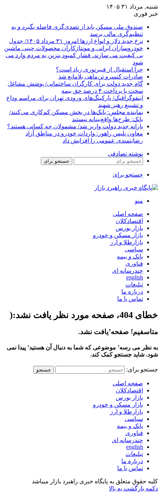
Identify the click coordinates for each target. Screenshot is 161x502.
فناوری (134, 263)
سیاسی (134, 249)
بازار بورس (129, 228)
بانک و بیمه (130, 256)
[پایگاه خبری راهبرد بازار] (126, 187)
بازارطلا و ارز (126, 242)
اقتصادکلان (129, 221)
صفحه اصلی (128, 214)
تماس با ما (130, 299)
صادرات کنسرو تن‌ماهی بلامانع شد (100, 76)
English (134, 277)
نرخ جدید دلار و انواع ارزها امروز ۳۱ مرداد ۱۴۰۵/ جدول (76, 41)
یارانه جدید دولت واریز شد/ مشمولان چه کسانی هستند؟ (75, 126)
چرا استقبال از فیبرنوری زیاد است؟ (99, 69)
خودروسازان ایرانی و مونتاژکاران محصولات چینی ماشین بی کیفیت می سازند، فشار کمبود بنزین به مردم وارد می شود (73, 55)
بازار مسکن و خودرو (118, 235)
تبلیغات (134, 284)
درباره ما (132, 291)
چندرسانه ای (127, 270)
